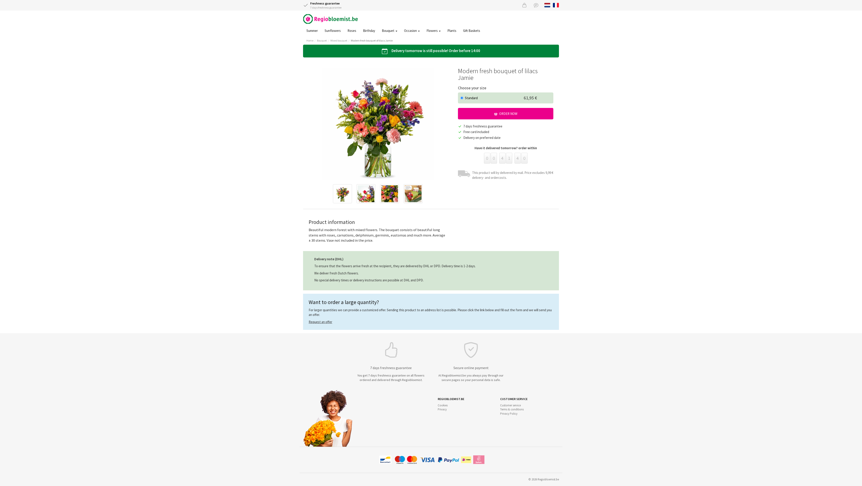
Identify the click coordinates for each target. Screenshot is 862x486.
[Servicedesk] (536, 5)
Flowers (432, 30)
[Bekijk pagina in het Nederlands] (547, 4)
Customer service (510, 405)
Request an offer (320, 322)
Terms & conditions (512, 409)
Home (309, 40)
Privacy (442, 409)
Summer (312, 30)
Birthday (369, 30)
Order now (508, 114)
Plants (451, 30)
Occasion (411, 30)
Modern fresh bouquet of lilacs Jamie (372, 40)
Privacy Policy (508, 414)
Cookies (443, 405)
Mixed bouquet (338, 40)
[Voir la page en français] (556, 4)
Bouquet (388, 30)
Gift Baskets (471, 30)
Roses (351, 30)
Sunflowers (333, 30)
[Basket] (524, 5)
